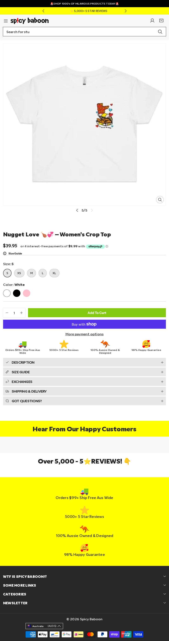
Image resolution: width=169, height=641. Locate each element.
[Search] (160, 31)
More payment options (85, 334)
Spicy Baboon (91, 619)
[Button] (43, 11)
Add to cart (97, 313)
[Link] (30, 20)
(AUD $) (44, 625)
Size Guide (15, 253)
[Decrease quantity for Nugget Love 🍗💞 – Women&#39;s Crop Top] (5, 312)
